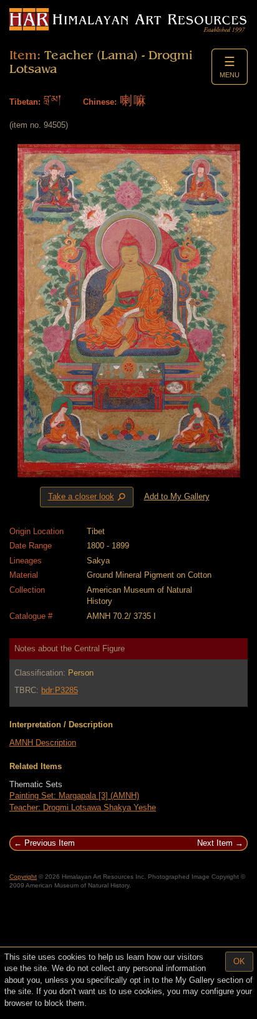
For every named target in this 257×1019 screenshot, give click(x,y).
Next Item (215, 843)
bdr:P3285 (59, 690)
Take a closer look (88, 497)
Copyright (23, 876)
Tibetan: (25, 102)
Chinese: (100, 102)
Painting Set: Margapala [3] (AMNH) (74, 795)
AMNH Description (42, 742)
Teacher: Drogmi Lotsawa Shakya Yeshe (82, 807)
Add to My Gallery (177, 496)
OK (239, 961)
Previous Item (49, 843)
